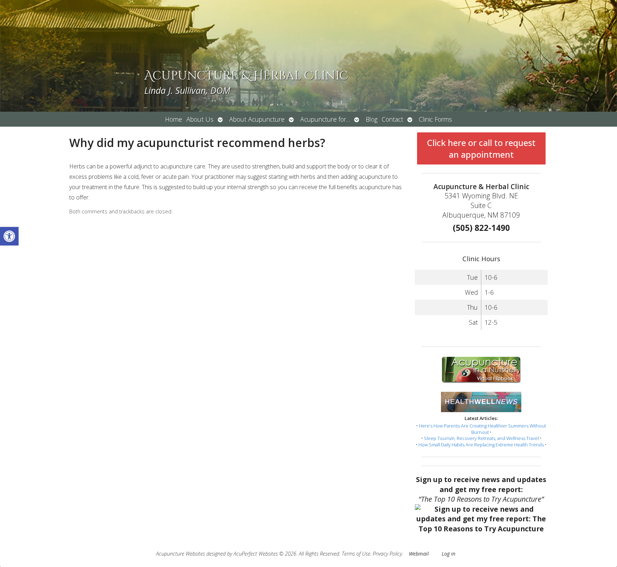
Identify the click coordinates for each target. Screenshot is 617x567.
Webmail (419, 553)
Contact (392, 119)
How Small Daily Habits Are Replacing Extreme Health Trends (481, 444)
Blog (371, 119)
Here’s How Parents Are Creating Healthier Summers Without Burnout (482, 428)
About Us (200, 119)
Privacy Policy (387, 553)
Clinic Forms (435, 119)
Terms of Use (356, 553)
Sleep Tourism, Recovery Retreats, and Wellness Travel (481, 438)
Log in (448, 553)
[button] (9, 236)
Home (173, 119)
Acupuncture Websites (180, 553)
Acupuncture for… (325, 119)
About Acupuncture (257, 119)
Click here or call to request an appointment (481, 148)
